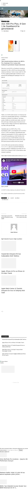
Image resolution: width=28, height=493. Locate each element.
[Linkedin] (16, 36)
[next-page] (2, 311)
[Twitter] (10, 36)
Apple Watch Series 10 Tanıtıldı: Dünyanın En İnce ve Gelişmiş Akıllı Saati (13, 290)
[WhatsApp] (13, 36)
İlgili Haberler (5, 239)
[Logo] (10, 14)
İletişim (4, 4)
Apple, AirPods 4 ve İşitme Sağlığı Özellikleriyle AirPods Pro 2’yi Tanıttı (14, 354)
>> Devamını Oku (15, 382)
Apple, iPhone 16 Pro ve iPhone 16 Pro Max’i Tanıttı (13, 342)
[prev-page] (1, 311)
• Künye (3, 441)
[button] (2, 8)
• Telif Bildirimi (13, 441)
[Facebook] (7, 36)
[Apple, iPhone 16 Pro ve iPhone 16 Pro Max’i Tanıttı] (14, 263)
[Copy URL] (19, 36)
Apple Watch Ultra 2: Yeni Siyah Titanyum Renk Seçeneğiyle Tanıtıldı (12, 350)
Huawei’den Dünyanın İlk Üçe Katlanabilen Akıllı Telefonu (14, 339)
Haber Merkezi (14, 232)
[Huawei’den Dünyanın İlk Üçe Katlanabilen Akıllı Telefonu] (14, 246)
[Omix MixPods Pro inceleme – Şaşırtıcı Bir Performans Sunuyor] (14, 455)
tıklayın (24, 155)
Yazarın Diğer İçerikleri (15, 239)
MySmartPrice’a (5, 146)
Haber (8, 21)
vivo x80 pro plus (5, 199)
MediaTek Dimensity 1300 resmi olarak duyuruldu (21, 216)
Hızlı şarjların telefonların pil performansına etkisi (13, 193)
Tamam (20, 450)
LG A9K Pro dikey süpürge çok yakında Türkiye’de (13, 190)
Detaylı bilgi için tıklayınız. (12, 450)
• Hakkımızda (7, 441)
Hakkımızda (5, 3)
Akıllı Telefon (4, 21)
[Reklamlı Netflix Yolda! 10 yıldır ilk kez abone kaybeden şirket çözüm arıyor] (14, 468)
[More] (22, 36)
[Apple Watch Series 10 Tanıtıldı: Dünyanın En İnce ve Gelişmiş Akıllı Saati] (14, 280)
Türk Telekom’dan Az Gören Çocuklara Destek (13, 408)
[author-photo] (14, 230)
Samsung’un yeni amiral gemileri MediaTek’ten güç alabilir (7, 217)
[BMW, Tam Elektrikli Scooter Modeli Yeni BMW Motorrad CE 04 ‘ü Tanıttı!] (14, 482)
